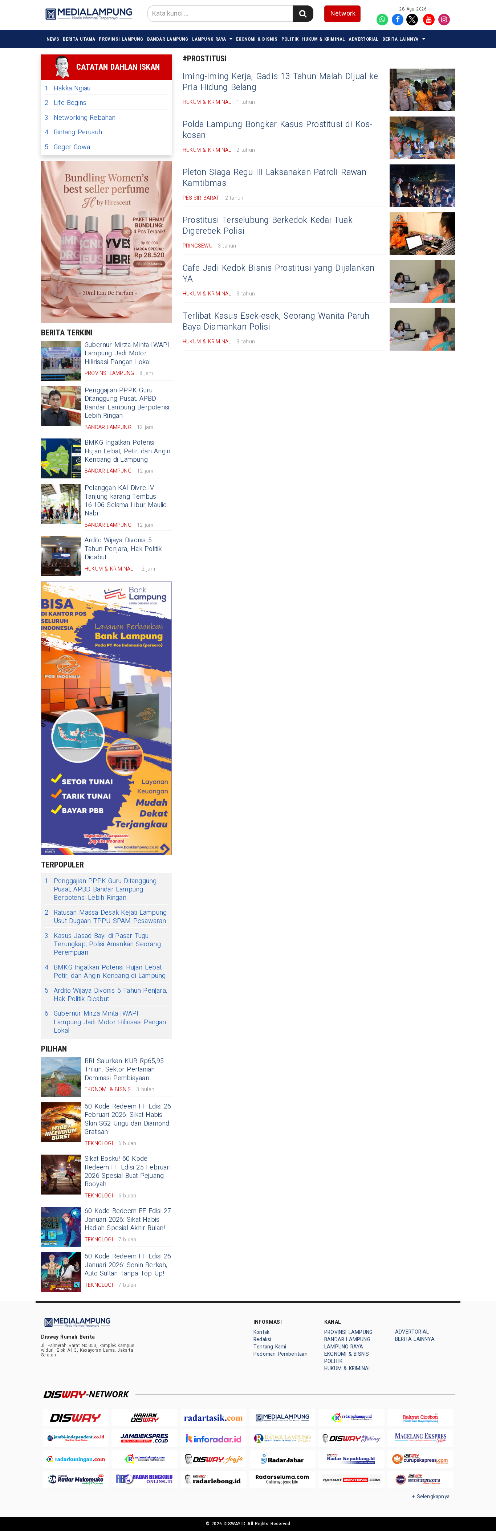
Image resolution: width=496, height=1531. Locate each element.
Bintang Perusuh (73, 132)
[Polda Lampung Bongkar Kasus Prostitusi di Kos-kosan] (422, 138)
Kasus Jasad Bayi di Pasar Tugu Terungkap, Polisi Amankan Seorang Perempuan (103, 944)
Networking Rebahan (80, 118)
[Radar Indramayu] (351, 1418)
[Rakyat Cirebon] (420, 1418)
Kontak (261, 1332)
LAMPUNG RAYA (209, 39)
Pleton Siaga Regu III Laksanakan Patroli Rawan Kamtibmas (274, 177)
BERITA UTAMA (79, 39)
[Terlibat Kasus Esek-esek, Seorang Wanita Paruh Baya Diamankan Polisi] (422, 329)
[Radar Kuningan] (75, 1459)
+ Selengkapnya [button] (431, 1497)
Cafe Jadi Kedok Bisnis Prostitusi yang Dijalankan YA (278, 273)
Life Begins (65, 103)
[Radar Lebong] (213, 1479)
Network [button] (342, 14)
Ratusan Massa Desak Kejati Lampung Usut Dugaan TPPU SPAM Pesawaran (106, 917)
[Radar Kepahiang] (351, 1459)
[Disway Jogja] (213, 1459)
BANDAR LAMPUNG (167, 39)
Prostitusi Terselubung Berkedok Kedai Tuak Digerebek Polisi (268, 225)
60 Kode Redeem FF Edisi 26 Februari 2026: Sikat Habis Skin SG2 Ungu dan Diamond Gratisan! (128, 1119)
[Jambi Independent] (75, 1438)
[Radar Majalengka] (144, 1459)
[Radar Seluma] (282, 1479)
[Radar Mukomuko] (75, 1479)
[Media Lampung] (282, 1418)
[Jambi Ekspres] (144, 1438)
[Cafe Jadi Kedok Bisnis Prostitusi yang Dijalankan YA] (422, 281)
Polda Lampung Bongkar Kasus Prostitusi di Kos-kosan (278, 130)
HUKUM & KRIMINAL (323, 39)
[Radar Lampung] (282, 1438)
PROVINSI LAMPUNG (121, 39)
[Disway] (75, 1418)
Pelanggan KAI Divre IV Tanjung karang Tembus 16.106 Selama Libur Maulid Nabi (126, 500)
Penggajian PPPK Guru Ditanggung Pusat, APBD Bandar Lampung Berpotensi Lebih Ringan (127, 403)
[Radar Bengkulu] (144, 1479)
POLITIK (289, 39)
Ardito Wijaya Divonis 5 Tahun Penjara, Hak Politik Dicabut (123, 548)
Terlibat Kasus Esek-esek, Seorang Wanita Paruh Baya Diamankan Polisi (276, 321)
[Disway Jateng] (351, 1438)
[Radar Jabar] (282, 1459)
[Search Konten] (303, 13)
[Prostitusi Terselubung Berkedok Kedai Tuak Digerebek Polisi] (422, 233)
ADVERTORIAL (363, 39)
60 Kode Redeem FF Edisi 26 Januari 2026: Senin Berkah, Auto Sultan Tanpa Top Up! (128, 1265)
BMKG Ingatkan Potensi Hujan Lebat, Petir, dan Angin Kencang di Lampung (127, 451)
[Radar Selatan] (420, 1479)
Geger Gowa (67, 147)
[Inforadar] (213, 1438)
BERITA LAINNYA (400, 39)
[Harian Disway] (144, 1418)
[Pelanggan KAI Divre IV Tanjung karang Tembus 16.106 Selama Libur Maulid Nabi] (61, 504)
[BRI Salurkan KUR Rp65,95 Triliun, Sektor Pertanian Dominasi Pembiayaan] (61, 1077)
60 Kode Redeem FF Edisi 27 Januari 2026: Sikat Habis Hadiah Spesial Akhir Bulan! (128, 1219)
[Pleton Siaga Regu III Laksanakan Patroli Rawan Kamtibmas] (422, 185)
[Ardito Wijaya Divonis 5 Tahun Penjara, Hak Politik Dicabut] (61, 556)
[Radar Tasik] (213, 1418)
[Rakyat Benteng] (351, 1479)
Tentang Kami (269, 1347)
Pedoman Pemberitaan (280, 1354)
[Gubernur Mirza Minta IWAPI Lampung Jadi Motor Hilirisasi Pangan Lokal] (61, 361)
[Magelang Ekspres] (420, 1438)
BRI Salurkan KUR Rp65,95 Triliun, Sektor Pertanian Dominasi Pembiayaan (124, 1069)
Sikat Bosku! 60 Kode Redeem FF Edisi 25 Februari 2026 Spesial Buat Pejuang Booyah (128, 1171)
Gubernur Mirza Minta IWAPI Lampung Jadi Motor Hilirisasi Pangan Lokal (127, 353)
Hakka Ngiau (67, 88)
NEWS (52, 39)
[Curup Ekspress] (420, 1459)
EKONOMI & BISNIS (256, 39)
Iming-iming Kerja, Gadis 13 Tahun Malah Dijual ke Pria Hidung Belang (280, 82)
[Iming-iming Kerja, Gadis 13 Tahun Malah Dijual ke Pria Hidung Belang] (422, 90)
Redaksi (262, 1339)
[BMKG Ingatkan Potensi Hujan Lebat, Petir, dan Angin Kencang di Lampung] (61, 458)
